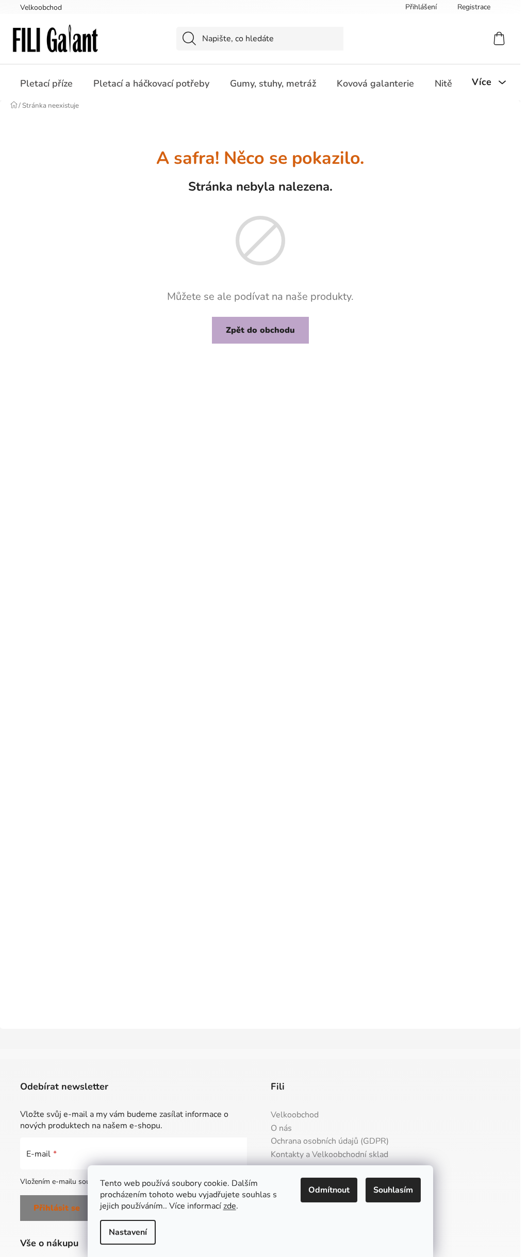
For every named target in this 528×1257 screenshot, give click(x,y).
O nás (281, 1128)
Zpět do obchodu (260, 330)
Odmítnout (329, 1190)
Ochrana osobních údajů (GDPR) (330, 1141)
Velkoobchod (41, 7)
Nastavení (128, 1232)
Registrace (473, 7)
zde (229, 1206)
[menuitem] (46, 83)
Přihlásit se (57, 1208)
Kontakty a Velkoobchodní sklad (329, 1155)
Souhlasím (393, 1190)
